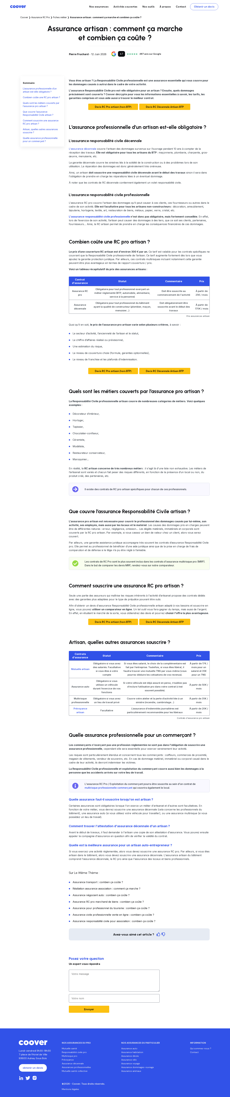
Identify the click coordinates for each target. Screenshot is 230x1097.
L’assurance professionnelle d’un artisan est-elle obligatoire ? (40, 90)
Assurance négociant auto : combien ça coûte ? (101, 895)
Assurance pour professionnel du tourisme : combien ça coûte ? (111, 908)
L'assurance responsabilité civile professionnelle (99, 216)
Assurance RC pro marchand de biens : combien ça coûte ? (108, 901)
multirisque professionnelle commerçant (108, 787)
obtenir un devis (33, 1067)
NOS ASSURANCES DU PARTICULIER (140, 1042)
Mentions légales (70, 1089)
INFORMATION (198, 1042)
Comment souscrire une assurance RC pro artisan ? (41, 122)
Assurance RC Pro (40, 17)
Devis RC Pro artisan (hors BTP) (113, 107)
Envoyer (89, 1009)
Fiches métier (60, 17)
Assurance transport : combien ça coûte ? (98, 882)
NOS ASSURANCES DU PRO (76, 1042)
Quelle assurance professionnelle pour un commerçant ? (40, 140)
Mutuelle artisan (80, 669)
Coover (24, 17)
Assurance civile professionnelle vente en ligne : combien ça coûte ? (113, 914)
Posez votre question (86, 958)
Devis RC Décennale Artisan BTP (165, 107)
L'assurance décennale (82, 148)
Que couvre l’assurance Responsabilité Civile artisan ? (38, 113)
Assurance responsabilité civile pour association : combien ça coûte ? (114, 921)
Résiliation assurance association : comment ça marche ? (106, 888)
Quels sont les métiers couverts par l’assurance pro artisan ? (41, 104)
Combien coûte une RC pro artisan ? (41, 97)
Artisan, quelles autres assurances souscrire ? (40, 131)
